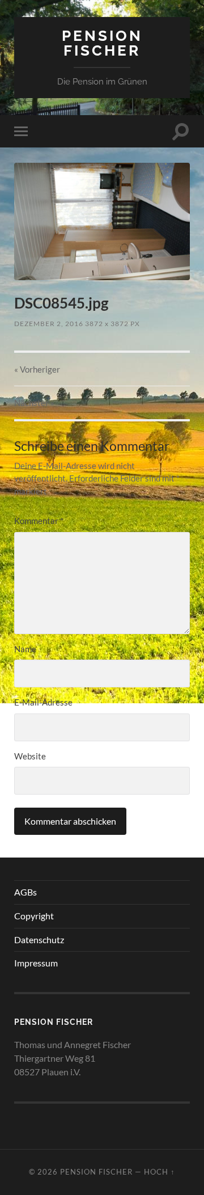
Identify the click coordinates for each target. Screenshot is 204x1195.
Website (30, 756)
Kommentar (38, 521)
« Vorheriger (37, 369)
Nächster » (34, 403)
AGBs (25, 891)
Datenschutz (39, 939)
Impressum (36, 962)
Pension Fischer (102, 43)
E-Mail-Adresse (43, 702)
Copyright (34, 915)
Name (25, 649)
